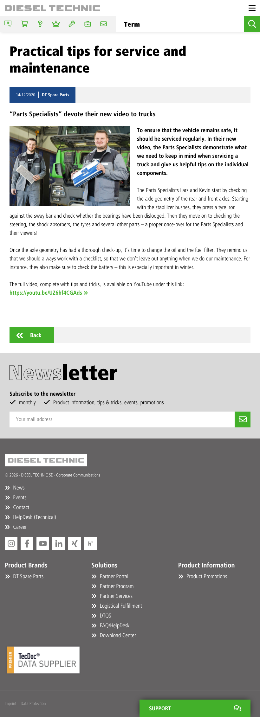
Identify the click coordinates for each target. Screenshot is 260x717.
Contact (20, 507)
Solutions (104, 565)
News (18, 487)
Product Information (206, 565)
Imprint (10, 703)
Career (19, 526)
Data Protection (33, 703)
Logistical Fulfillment (120, 605)
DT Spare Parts (27, 576)
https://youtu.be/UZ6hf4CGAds (46, 292)
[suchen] (252, 24)
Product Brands (26, 565)
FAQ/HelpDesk (113, 625)
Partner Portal (113, 576)
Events (19, 497)
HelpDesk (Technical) (34, 517)
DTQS (104, 615)
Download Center (117, 635)
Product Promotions (206, 576)
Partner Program (115, 586)
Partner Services (115, 595)
